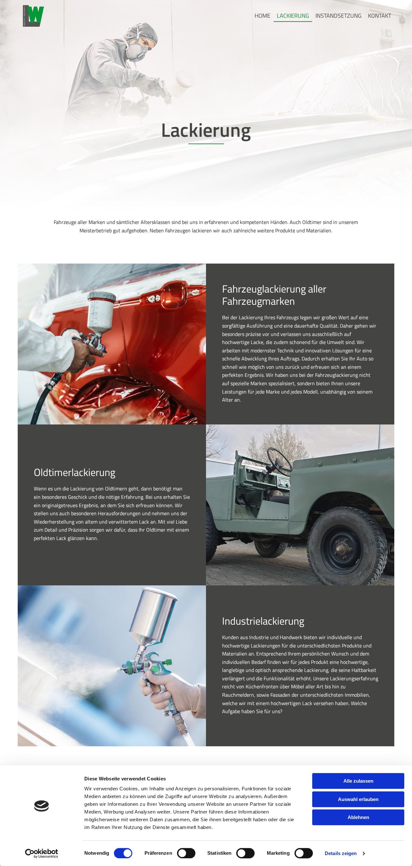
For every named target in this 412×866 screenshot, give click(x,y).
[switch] (186, 853)
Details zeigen (341, 853)
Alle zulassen (358, 781)
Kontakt (379, 15)
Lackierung (293, 15)
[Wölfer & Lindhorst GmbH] (33, 16)
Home (262, 15)
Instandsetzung (338, 15)
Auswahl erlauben (358, 799)
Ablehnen (358, 817)
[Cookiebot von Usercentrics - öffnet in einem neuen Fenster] (42, 853)
